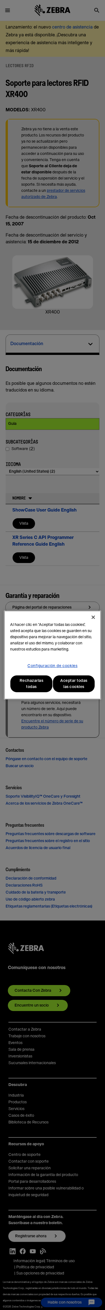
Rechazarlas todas (31, 684)
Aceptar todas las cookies (73, 684)
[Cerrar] (93, 617)
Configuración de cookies (52, 666)
